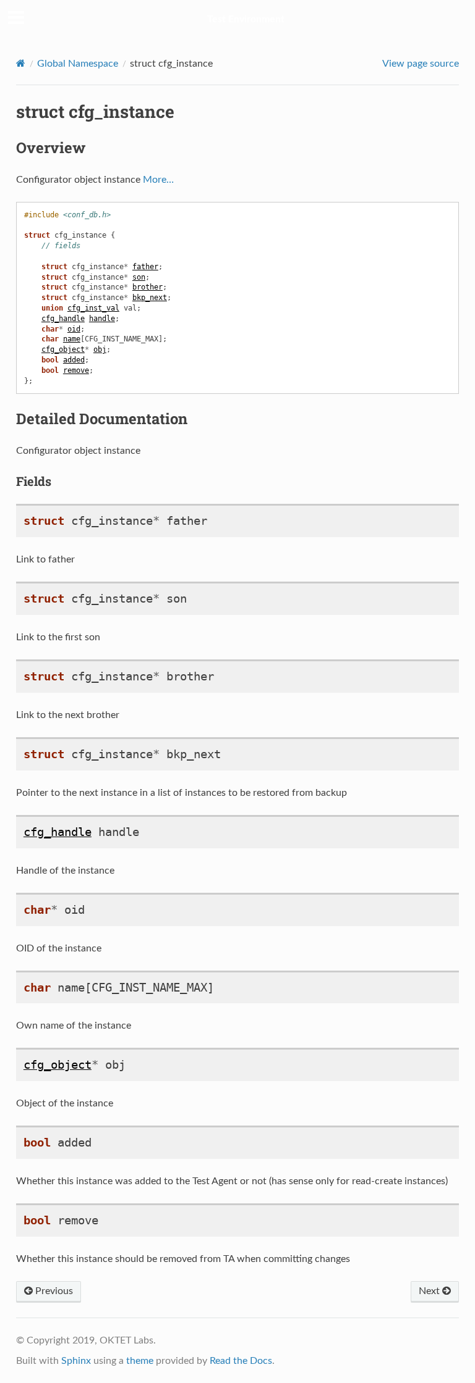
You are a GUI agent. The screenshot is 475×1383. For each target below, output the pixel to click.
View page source (420, 64)
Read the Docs (241, 1361)
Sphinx (76, 1361)
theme (139, 1361)
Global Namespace (77, 64)
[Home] (20, 63)
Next (430, 1291)
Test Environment (246, 19)
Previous (53, 1291)
